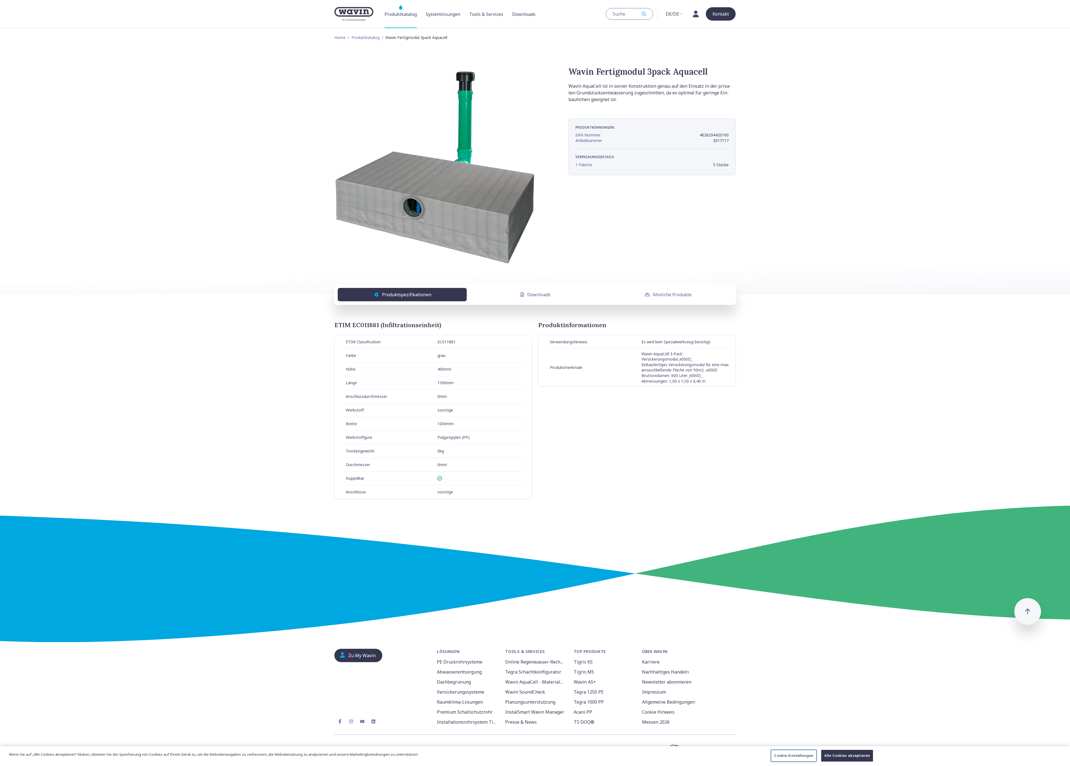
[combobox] (629, 14)
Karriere (651, 662)
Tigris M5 (584, 672)
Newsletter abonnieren (666, 682)
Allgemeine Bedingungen (668, 702)
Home (340, 37)
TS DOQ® (584, 722)
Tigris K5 (583, 662)
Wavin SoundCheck (525, 692)
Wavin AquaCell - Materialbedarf (536, 682)
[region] (535, 756)
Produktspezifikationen (406, 295)
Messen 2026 (656, 722)
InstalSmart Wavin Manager (534, 712)
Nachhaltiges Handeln (665, 672)
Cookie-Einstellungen (793, 755)
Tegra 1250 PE (589, 692)
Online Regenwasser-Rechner (536, 662)
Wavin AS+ (585, 682)
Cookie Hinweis (658, 712)
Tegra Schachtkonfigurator (533, 672)
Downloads (539, 295)
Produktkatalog (365, 37)
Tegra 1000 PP (589, 702)
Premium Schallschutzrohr (465, 712)
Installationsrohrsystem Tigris (467, 722)
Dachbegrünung (454, 682)
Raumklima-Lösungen (460, 702)
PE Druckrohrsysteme (459, 662)
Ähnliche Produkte (672, 295)
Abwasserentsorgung (459, 672)
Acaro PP (583, 712)
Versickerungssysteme (460, 692)
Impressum (654, 692)
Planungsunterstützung (530, 702)
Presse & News (521, 722)
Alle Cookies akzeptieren (847, 755)
